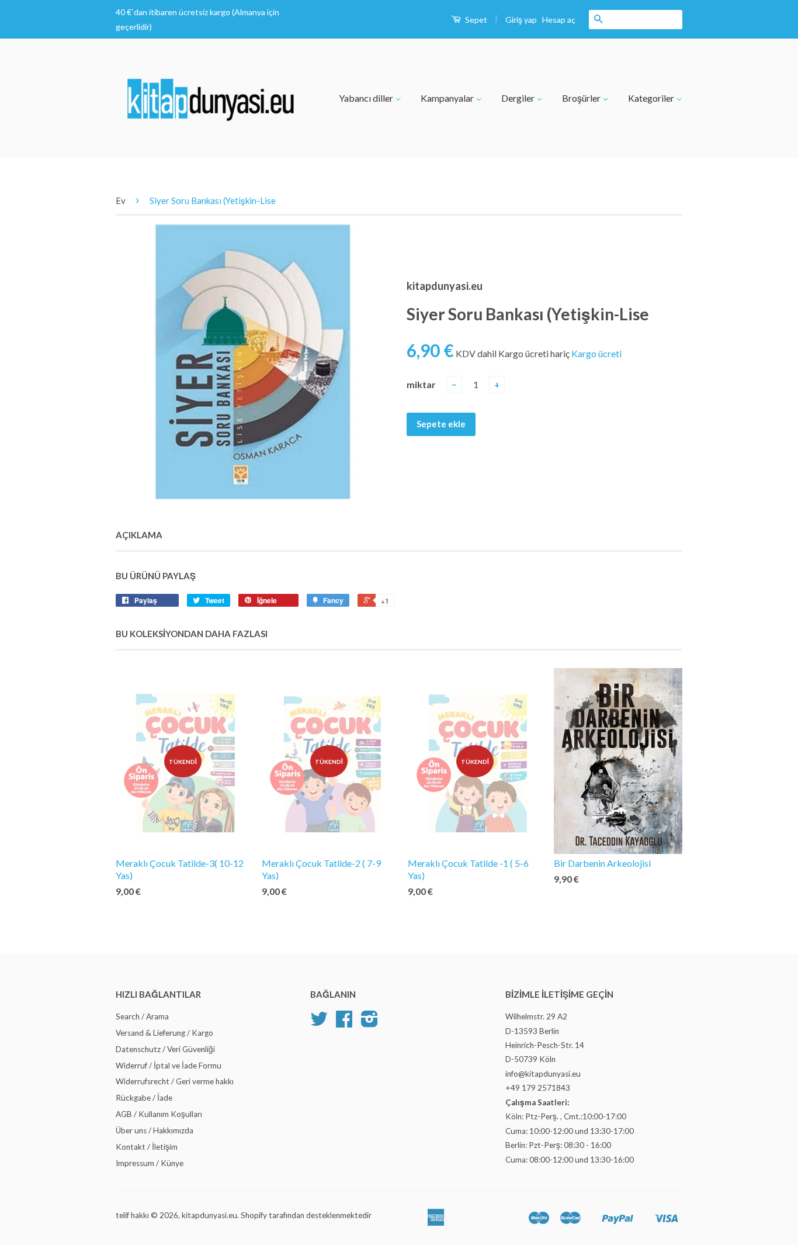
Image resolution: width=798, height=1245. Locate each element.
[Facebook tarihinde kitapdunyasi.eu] (344, 1023)
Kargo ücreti (596, 353)
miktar (421, 384)
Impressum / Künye (149, 1163)
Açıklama (139, 535)
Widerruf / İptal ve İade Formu (168, 1065)
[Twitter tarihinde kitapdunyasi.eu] (319, 1023)
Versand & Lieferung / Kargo (164, 1033)
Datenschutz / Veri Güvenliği (165, 1049)
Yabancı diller (367, 97)
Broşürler (582, 97)
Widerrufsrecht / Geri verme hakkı (175, 1081)
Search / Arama (142, 1016)
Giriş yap (521, 20)
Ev (121, 200)
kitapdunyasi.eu (209, 1215)
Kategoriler (652, 97)
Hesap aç (558, 20)
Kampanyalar (448, 97)
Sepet (475, 20)
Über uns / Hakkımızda (154, 1130)
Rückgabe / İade (144, 1097)
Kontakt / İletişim (147, 1146)
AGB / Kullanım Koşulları (159, 1114)
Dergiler (518, 97)
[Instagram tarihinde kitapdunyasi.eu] (369, 1023)
